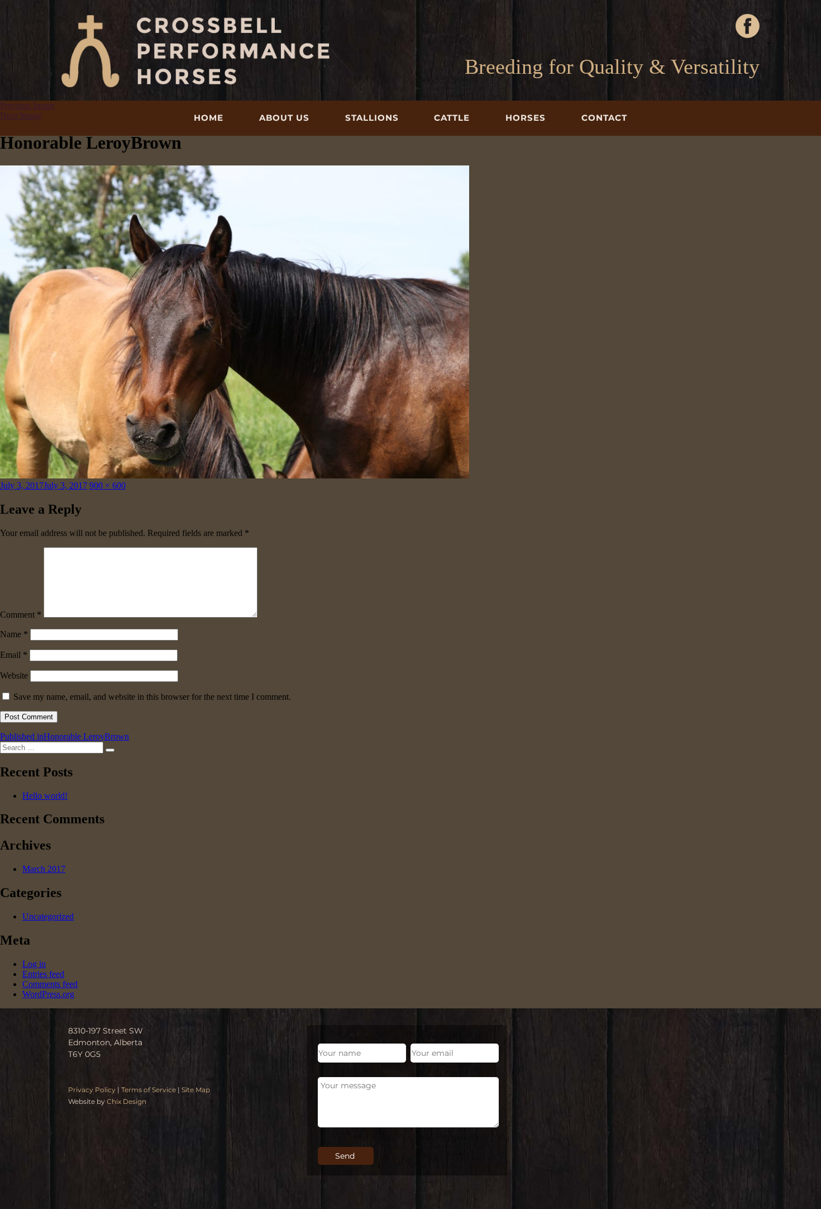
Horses (525, 117)
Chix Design (126, 1101)
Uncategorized (48, 916)
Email (13, 655)
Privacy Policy (92, 1089)
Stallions (372, 117)
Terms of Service (148, 1089)
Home (208, 117)
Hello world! (45, 795)
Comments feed (50, 984)
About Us (284, 117)
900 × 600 (107, 485)
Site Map (196, 1089)
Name (14, 634)
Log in (34, 964)
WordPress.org (48, 994)
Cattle (452, 117)
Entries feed (43, 974)
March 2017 (43, 869)
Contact (604, 117)
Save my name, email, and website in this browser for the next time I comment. (152, 696)
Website (14, 675)
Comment (20, 614)
